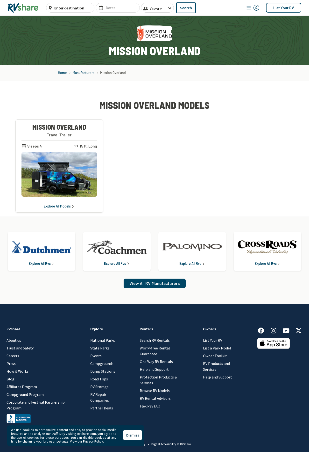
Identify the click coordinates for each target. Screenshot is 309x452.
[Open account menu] (253, 8)
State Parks (99, 348)
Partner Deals (101, 408)
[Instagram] (276, 330)
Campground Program (25, 394)
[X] (298, 330)
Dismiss (132, 435)
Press (11, 363)
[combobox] (73, 8)
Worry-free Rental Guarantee (155, 351)
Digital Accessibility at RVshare (171, 444)
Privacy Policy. (93, 441)
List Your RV (283, 7)
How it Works (17, 371)
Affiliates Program (22, 386)
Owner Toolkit (215, 355)
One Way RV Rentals (156, 361)
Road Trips (99, 379)
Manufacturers (83, 73)
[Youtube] (288, 330)
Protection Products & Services (158, 380)
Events (96, 355)
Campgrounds (101, 363)
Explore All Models (57, 206)
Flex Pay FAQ (150, 406)
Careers (13, 355)
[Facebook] (263, 330)
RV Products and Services (216, 366)
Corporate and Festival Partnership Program (36, 405)
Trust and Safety (20, 348)
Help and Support (154, 369)
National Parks (102, 340)
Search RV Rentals (155, 340)
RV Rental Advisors (155, 398)
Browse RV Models (155, 390)
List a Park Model (217, 348)
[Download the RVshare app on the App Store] (273, 343)
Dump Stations (102, 371)
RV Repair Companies (99, 397)
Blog (10, 379)
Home (62, 73)
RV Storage (99, 386)
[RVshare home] (23, 8)
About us (14, 340)
